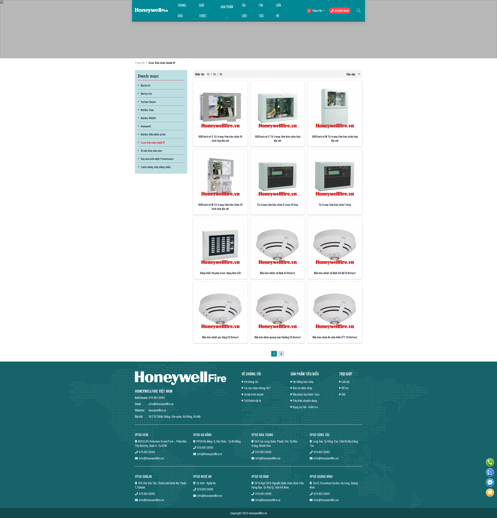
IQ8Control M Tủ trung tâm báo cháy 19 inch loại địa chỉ (220, 206)
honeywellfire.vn (157, 410)
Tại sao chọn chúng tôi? (257, 388)
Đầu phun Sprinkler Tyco (306, 394)
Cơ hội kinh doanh (253, 394)
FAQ (343, 394)
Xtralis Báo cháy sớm (151, 150)
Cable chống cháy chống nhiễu (156, 167)
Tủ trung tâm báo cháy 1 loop (335, 204)
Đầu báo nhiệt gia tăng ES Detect (220, 337)
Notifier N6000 (148, 118)
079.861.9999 (342, 11)
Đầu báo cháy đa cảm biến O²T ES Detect (335, 337)
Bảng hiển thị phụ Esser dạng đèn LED (220, 273)
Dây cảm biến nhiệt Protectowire (157, 159)
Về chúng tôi (251, 381)
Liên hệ (345, 381)
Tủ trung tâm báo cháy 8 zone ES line (277, 204)
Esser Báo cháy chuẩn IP (153, 142)
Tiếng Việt (317, 10)
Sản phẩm (227, 6)
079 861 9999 (157, 397)
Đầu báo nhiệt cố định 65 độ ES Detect (335, 273)
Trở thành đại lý (252, 400)
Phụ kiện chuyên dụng (305, 400)
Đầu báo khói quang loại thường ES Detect (278, 337)
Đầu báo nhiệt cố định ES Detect (277, 273)
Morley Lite (146, 93)
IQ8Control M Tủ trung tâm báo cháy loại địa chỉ (335, 138)
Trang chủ (140, 62)
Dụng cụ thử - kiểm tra (305, 407)
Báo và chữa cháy (302, 388)
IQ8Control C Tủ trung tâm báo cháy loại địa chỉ (277, 138)
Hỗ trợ (344, 388)
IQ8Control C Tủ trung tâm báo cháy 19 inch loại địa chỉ (220, 138)
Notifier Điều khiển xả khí (153, 134)
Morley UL (146, 85)
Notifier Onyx (147, 110)
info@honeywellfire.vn (161, 404)
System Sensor (148, 102)
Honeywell (146, 126)
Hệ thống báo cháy (303, 381)
